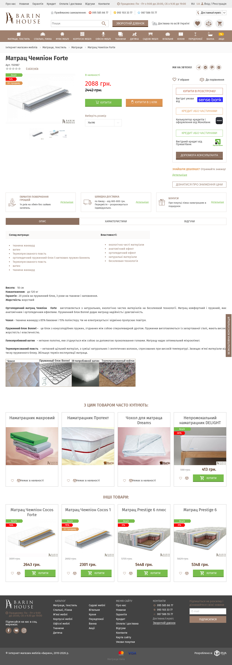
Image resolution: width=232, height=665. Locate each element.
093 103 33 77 (165, 609)
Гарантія (37, 4)
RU (193, 4)
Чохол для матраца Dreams (144, 420)
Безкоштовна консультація (228, 336)
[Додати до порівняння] (17, 573)
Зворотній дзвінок (130, 23)
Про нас (11, 4)
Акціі (92, 628)
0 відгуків (32, 68)
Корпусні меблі (63, 619)
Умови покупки (125, 642)
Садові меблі (97, 605)
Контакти (104, 4)
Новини (24, 4)
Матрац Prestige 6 (200, 509)
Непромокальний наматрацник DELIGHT (200, 420)
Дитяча (57, 632)
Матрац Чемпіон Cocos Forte (32, 512)
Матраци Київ (116, 659)
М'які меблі (60, 614)
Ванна (93, 623)
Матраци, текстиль (65, 605)
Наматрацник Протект (88, 417)
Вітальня (94, 610)
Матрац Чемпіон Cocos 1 (88, 509)
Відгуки (90, 4)
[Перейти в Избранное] (197, 23)
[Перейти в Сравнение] (208, 23)
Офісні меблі (61, 623)
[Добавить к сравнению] (17, 480)
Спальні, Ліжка (62, 610)
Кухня (92, 614)
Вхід (207, 4)
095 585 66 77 (165, 605)
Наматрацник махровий (32, 417)
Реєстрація (219, 4)
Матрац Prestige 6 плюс (144, 509)
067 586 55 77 (165, 614)
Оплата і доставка (70, 4)
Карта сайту (123, 637)
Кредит (51, 4)
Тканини (58, 628)
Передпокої (96, 619)
